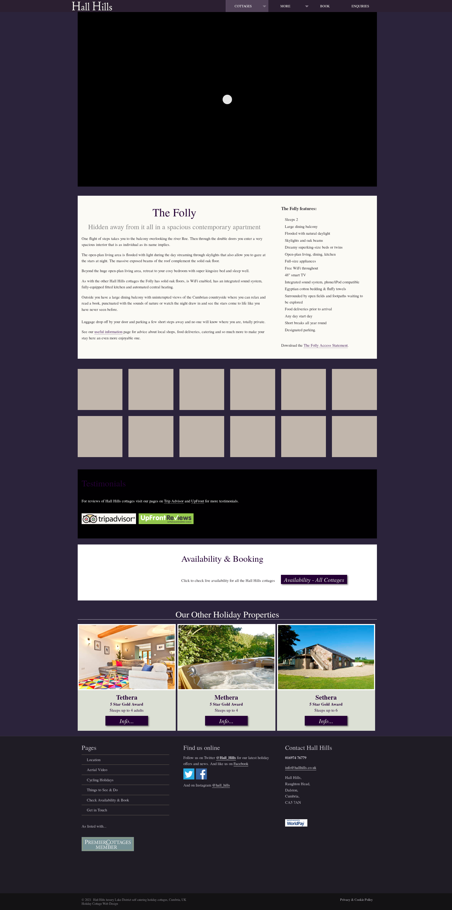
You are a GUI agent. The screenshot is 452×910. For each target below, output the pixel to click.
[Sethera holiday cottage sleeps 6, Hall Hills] (326, 657)
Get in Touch (97, 809)
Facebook (241, 763)
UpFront (197, 500)
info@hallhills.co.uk (300, 767)
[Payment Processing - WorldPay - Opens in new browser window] (329, 823)
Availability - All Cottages (314, 579)
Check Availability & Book (108, 799)
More (285, 6)
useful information (108, 331)
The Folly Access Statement (326, 345)
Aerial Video (97, 769)
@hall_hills (221, 785)
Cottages (243, 6)
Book (325, 6)
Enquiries (360, 6)
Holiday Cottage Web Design (100, 903)
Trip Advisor (174, 500)
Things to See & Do (102, 789)
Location (93, 759)
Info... (127, 721)
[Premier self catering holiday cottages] (125, 844)
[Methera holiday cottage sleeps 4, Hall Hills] (226, 657)
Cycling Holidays (100, 779)
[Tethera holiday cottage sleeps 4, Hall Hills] (127, 657)
